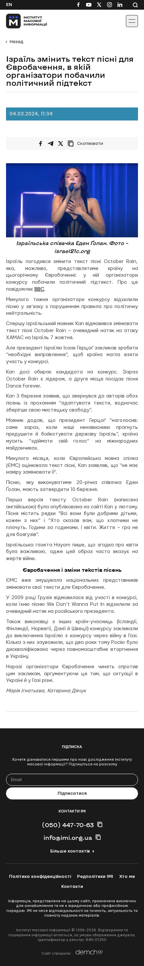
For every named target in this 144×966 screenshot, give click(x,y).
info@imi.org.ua (68, 837)
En (9, 4)
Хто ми (127, 876)
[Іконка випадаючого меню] (132, 21)
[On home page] (20, 21)
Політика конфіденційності (40, 876)
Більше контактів (70, 851)
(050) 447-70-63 (68, 825)
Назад (16, 41)
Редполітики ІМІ (95, 876)
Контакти (72, 886)
